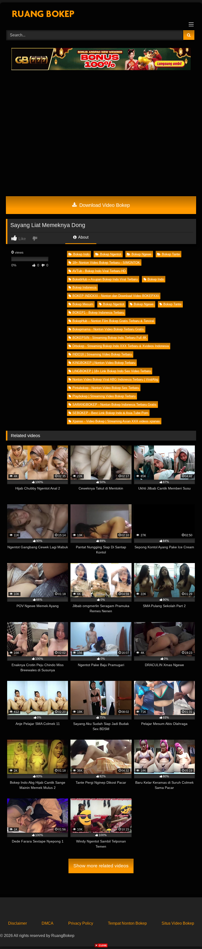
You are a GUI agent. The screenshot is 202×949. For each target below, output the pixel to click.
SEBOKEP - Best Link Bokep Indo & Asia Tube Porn (110, 413)
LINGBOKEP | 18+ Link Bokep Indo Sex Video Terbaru (111, 371)
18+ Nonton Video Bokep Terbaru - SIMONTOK (106, 262)
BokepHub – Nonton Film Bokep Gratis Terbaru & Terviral (113, 321)
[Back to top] (186, 934)
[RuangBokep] (101, 14)
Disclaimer (17, 923)
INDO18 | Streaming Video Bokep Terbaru (102, 354)
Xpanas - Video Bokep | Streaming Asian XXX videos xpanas (116, 421)
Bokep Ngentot (110, 254)
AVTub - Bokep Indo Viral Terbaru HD (99, 271)
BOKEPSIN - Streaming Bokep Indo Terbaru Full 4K (109, 337)
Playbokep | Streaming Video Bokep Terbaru (103, 396)
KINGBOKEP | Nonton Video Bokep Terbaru (103, 363)
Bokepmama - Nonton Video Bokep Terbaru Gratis (108, 329)
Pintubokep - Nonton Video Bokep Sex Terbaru (105, 388)
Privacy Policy (80, 923)
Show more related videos (101, 865)
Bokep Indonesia (84, 287)
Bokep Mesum (82, 304)
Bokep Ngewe (141, 254)
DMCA (47, 923)
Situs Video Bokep (178, 923)
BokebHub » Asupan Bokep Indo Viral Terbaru (105, 279)
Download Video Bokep (104, 205)
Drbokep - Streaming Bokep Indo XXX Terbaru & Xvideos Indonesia (120, 346)
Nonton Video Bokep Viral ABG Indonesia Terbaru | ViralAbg (115, 379)
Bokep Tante (171, 254)
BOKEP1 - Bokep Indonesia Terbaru (98, 312)
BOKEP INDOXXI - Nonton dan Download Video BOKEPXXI (115, 296)
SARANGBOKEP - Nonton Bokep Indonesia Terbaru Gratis (114, 404)
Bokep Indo (81, 254)
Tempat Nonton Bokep (127, 923)
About (82, 237)
